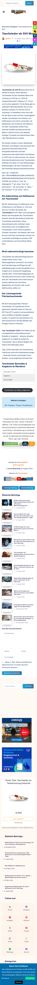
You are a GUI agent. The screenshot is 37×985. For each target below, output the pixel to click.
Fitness (18, 405)
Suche (29, 3)
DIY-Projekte (10, 405)
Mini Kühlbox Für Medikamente (15, 865)
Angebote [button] (7, 376)
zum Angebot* (18, 819)
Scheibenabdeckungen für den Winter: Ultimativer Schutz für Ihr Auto (24, 567)
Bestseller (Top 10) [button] (10, 372)
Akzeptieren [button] (30, 978)
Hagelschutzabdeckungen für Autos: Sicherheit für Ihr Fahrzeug (24, 579)
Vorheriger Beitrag (10, 488)
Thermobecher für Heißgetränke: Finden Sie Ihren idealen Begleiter (24, 554)
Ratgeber (14, 27)
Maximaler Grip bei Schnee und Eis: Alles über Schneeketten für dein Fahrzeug (24, 541)
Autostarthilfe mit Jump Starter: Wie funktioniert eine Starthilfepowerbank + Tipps (23, 515)
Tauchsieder (23, 473)
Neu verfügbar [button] (8, 379)
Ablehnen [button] (19, 982)
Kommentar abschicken (12, 673)
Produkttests (27, 405)
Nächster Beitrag (27, 488)
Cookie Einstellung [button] (17, 978)
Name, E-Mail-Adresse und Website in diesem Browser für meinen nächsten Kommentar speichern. (17, 664)
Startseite (5, 27)
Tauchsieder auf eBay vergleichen (17, 390)
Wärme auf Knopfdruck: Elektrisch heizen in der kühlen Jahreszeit (24, 592)
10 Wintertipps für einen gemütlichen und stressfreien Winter (23, 528)
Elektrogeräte (18, 465)
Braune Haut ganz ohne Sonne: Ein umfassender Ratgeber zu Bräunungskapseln (24, 618)
